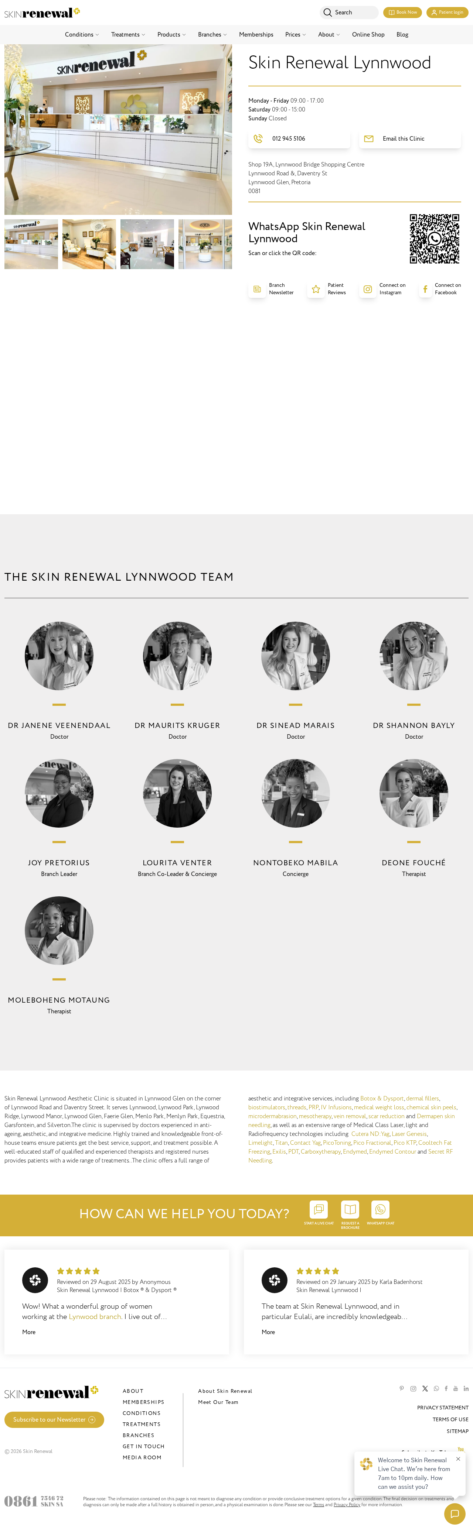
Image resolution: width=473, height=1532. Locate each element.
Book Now (407, 12)
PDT (293, 1152)
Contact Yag (305, 1143)
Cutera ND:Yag (370, 1134)
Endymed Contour (392, 1152)
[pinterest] (401, 1389)
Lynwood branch (95, 1317)
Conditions (79, 35)
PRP (314, 1107)
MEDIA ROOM (142, 1457)
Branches (209, 35)
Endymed (355, 1152)
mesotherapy (315, 1116)
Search (343, 12)
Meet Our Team (218, 1402)
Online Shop (368, 35)
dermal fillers (422, 1099)
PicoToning (337, 1143)
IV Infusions (336, 1107)
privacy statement (443, 1407)
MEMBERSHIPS (143, 1402)
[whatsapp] (436, 1389)
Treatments (125, 35)
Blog (402, 35)
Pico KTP (405, 1143)
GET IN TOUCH (144, 1446)
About (326, 35)
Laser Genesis (409, 1134)
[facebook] (446, 1389)
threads (296, 1107)
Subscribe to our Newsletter (49, 1420)
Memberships (256, 35)
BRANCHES (138, 1435)
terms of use (451, 1419)
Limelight (260, 1143)
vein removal (350, 1116)
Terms (318, 1505)
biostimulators (266, 1107)
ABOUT (133, 1391)
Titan (281, 1143)
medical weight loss (379, 1107)
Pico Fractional (372, 1143)
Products (168, 35)
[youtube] (455, 1389)
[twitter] (425, 1389)
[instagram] (413, 1389)
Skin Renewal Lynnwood (88, 1290)
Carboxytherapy (321, 1152)
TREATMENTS (142, 1424)
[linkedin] (466, 1389)
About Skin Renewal (225, 1391)
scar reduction (386, 1116)
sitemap (458, 1431)
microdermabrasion (272, 1116)
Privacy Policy (347, 1505)
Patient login (451, 12)
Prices (292, 35)
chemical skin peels (431, 1107)
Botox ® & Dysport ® (150, 1290)
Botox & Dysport (382, 1099)
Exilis (279, 1152)
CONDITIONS (142, 1413)
